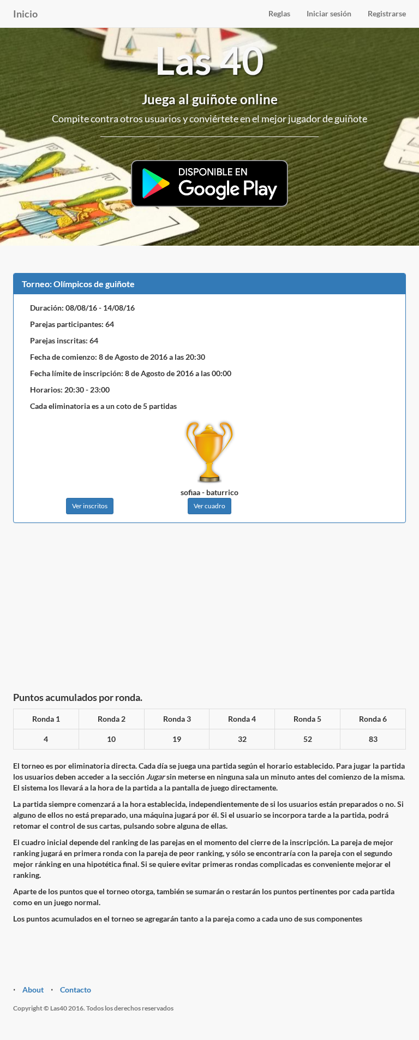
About (33, 989)
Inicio (25, 14)
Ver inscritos (89, 506)
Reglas (279, 13)
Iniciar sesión (329, 13)
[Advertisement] (209, 610)
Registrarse (387, 13)
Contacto (75, 989)
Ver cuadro (209, 506)
